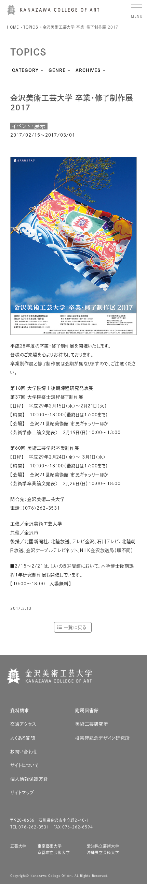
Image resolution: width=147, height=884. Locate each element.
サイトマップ (22, 792)
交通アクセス (23, 724)
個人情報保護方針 (29, 779)
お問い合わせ (24, 751)
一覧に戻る (75, 627)
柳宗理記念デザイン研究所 (102, 738)
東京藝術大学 (50, 846)
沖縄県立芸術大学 (103, 852)
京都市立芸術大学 (54, 852)
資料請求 (19, 710)
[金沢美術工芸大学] (53, 12)
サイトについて (24, 765)
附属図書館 (87, 710)
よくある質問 (22, 738)
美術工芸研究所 (91, 724)
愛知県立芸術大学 (103, 846)
